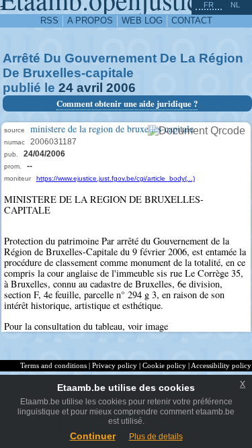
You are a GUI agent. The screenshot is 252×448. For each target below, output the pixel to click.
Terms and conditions (53, 365)
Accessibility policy (221, 365)
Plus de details (156, 436)
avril (90, 88)
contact (191, 20)
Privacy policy (114, 365)
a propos (90, 20)
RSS (49, 20)
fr (209, 5)
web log (142, 20)
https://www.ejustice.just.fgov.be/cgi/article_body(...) (115, 178)
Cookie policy (164, 365)
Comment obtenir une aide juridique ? (127, 103)
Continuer (93, 436)
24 (65, 88)
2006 (121, 88)
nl (235, 5)
